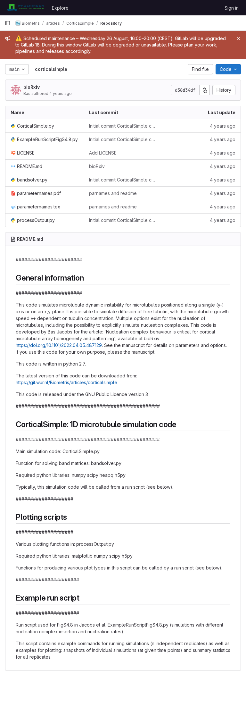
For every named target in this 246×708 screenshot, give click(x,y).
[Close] (238, 38)
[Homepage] (25, 8)
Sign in (232, 8)
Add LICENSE (103, 153)
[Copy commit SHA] (205, 90)
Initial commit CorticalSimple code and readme (123, 126)
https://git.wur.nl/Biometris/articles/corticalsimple (66, 382)
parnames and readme (113, 193)
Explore (60, 8)
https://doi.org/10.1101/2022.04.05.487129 (59, 345)
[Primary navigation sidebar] (8, 23)
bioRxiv (31, 87)
